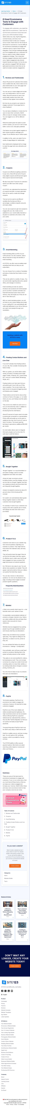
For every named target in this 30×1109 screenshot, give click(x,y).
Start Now (15, 343)
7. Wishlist (7, 832)
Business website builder (7, 1034)
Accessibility (21, 1104)
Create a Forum (5, 1057)
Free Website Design (6, 1068)
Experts (3, 1088)
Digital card (4, 1050)
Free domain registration (7, 1028)
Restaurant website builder (8, 1061)
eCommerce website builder (8, 1026)
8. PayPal (7, 835)
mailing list (10, 304)
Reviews (3, 1008)
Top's (5, 881)
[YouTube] (11, 990)
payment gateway (17, 712)
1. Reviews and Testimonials (12, 813)
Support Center (5, 1079)
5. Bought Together (9, 827)
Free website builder (6, 1023)
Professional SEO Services (7, 1070)
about (2, 1077)
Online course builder (6, 1059)
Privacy (11, 1104)
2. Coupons (7, 816)
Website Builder (8, 878)
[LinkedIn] (8, 990)
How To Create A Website (7, 1030)
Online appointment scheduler (8, 1063)
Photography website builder (8, 1037)
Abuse (15, 1104)
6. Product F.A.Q (9, 830)
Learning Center (5, 11)
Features (3, 1005)
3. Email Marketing (9, 819)
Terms (7, 1104)
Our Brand (3, 1090)
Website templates (6, 1012)
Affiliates (3, 1086)
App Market (4, 1014)
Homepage (4, 1001)
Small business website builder (9, 1048)
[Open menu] (27, 2)
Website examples (5, 1010)
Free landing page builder (7, 1032)
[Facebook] (2, 990)
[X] (5, 990)
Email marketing (7, 253)
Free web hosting (5, 1065)
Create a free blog (6, 1054)
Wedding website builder (7, 1043)
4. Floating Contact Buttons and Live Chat (14, 823)
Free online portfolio (6, 1045)
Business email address (7, 1052)
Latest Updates (5, 1016)
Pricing (3, 1003)
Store (14, 11)
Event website (4, 1039)
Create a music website (7, 1041)
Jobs (2, 1083)
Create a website (15, 865)
